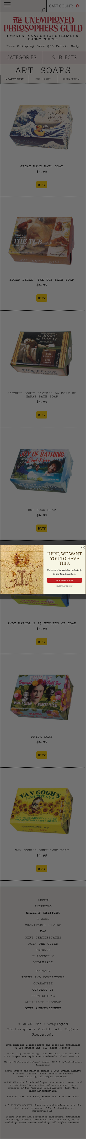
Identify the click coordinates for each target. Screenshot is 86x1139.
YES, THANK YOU (64, 580)
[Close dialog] (83, 547)
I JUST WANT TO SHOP (64, 585)
